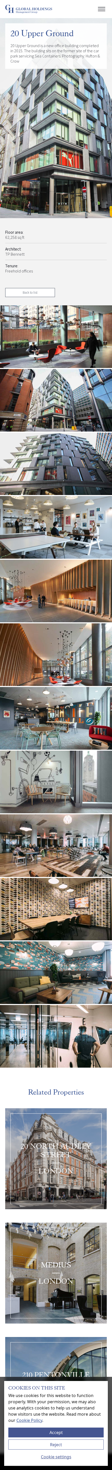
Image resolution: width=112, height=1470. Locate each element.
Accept (56, 1432)
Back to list (30, 292)
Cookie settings (56, 1457)
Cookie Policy (29, 1420)
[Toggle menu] (101, 9)
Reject (56, 1444)
